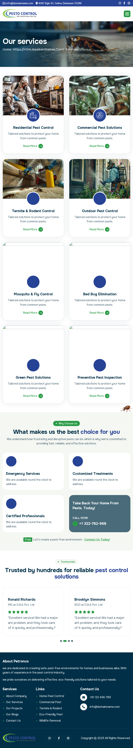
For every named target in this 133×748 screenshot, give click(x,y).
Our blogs (12, 714)
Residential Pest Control (33, 128)
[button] (127, 14)
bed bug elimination (100, 294)
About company (16, 696)
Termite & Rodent (50, 708)
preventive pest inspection (100, 377)
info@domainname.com (19, 3)
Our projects (14, 708)
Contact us (13, 720)
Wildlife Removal (50, 720)
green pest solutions (33, 377)
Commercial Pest (50, 702)
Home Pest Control (51, 696)
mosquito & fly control (33, 294)
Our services (14, 702)
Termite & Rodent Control (33, 211)
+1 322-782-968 (92, 523)
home (7, 49)
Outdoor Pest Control (100, 211)
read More (30, 146)
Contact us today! (97, 539)
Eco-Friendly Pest (51, 714)
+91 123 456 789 (100, 697)
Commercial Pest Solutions (99, 128)
